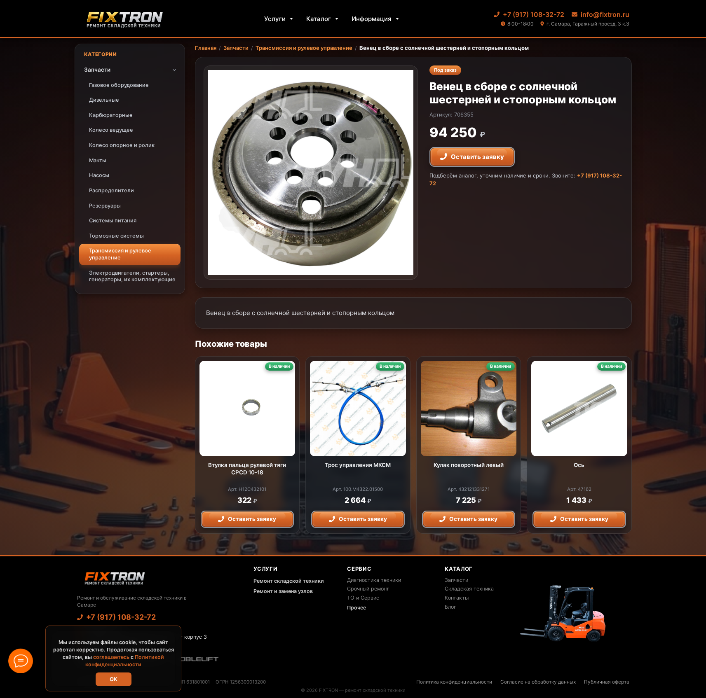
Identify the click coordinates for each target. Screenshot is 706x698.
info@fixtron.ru (605, 14)
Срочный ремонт (368, 589)
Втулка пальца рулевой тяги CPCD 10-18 (247, 469)
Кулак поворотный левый (469, 465)
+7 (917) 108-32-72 (533, 14)
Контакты (457, 598)
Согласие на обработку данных (538, 682)
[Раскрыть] (174, 70)
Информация (372, 19)
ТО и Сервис (363, 598)
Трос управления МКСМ (358, 465)
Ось (579, 465)
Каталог (318, 19)
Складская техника (469, 589)
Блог (450, 607)
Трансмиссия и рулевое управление (304, 47)
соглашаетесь (111, 657)
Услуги (275, 19)
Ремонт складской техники (288, 581)
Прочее (356, 608)
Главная (205, 47)
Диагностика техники (374, 580)
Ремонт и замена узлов (283, 591)
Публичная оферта (606, 682)
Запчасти (236, 47)
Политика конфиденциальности (454, 682)
